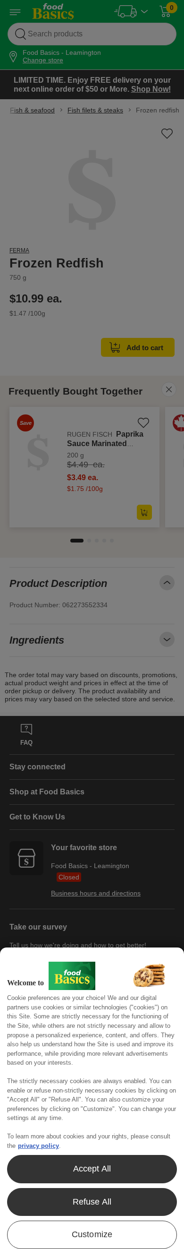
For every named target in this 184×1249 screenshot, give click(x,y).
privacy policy (38, 1145)
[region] (92, 1098)
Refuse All (92, 1201)
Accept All (92, 1168)
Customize (92, 1234)
